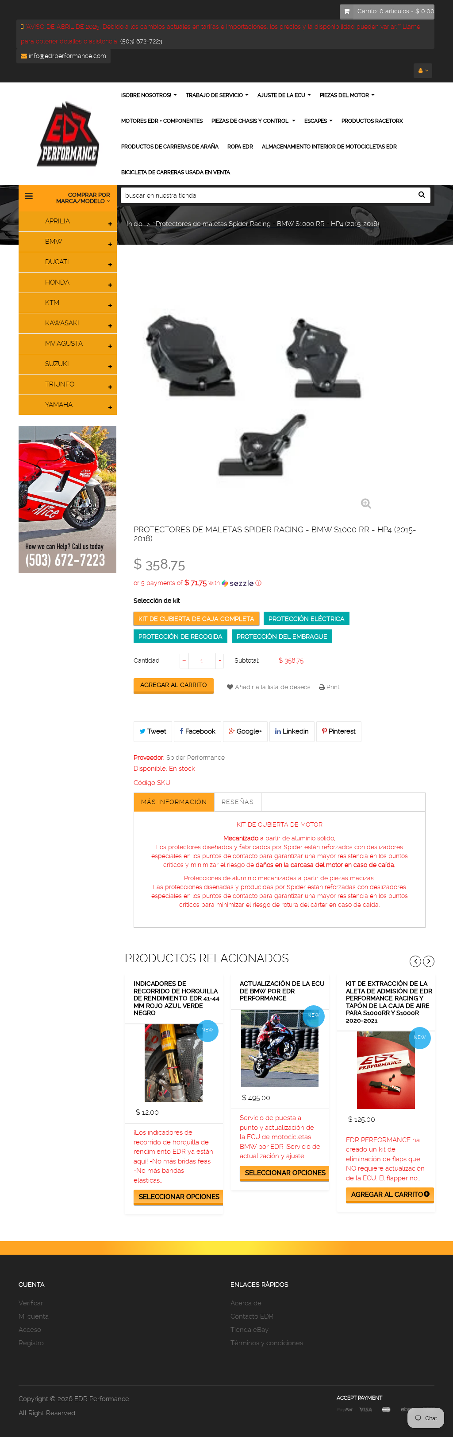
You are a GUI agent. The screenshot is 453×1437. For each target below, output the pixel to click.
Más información (174, 801)
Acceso (30, 1330)
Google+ (248, 731)
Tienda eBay (249, 1330)
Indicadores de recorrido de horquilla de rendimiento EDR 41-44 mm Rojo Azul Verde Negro (176, 998)
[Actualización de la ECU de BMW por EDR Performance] (280, 1048)
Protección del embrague (282, 636)
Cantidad (147, 660)
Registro (31, 1343)
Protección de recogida (180, 636)
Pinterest (341, 731)
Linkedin (295, 731)
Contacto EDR (251, 1316)
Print (332, 687)
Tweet (156, 731)
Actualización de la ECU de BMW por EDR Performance (282, 991)
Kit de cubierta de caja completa (196, 618)
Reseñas (238, 801)
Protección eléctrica (307, 618)
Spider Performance (195, 757)
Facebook (199, 731)
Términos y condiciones (266, 1343)
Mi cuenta (34, 1316)
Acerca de (245, 1303)
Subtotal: (246, 660)
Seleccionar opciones (179, 1197)
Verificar (31, 1303)
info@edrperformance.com (66, 55)
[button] (280, 582)
